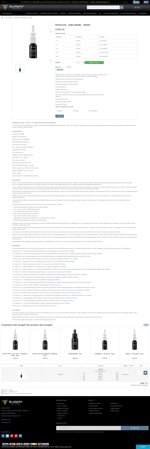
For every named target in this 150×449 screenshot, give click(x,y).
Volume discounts (60, 33)
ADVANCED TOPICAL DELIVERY (49, 13)
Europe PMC (53, 305)
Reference (58, 67)
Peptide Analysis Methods (95, 413)
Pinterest (94, 111)
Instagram (20, 436)
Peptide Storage (115, 410)
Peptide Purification (94, 410)
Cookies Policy (61, 415)
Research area (7, 13)
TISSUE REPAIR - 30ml (75, 353)
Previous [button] (144, 325)
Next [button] (147, 325)
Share (60, 111)
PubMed (71, 251)
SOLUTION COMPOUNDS (90, 13)
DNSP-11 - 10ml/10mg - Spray (134, 353)
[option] (15, 344)
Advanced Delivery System (96, 408)
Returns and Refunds (62, 410)
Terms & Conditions (62, 406)
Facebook (3, 436)
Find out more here (65, 447)
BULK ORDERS (143, 13)
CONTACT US (5, 2)
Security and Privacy (62, 413)
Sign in (137, 7)
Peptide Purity (114, 403)
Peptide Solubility (115, 408)
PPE (100, 13)
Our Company (60, 403)
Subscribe (135, 428)
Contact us (60, 418)
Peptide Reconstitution (116, 406)
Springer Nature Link (55, 285)
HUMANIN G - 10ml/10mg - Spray (105, 353)
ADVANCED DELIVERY (32, 13)
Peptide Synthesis (93, 406)
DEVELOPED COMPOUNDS (110, 13)
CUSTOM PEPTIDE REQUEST (128, 13)
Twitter (7, 436)
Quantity (57, 62)
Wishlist (125, 2)
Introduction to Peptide (94, 403)
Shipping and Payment (63, 408)
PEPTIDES (63, 13)
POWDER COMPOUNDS (74, 13)
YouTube (11, 436)
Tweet (76, 111)
